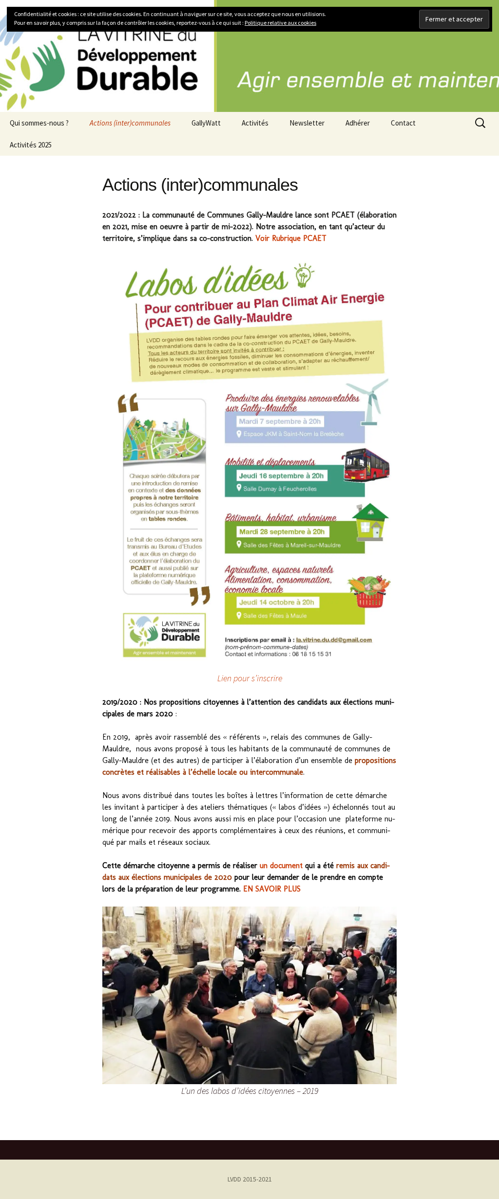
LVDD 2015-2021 (250, 1179)
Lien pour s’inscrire (249, 678)
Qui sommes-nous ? (39, 122)
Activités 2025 (31, 144)
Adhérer (357, 122)
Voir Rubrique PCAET (290, 238)
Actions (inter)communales (130, 122)
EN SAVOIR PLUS (272, 888)
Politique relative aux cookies (280, 22)
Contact (403, 122)
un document (281, 865)
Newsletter (307, 122)
